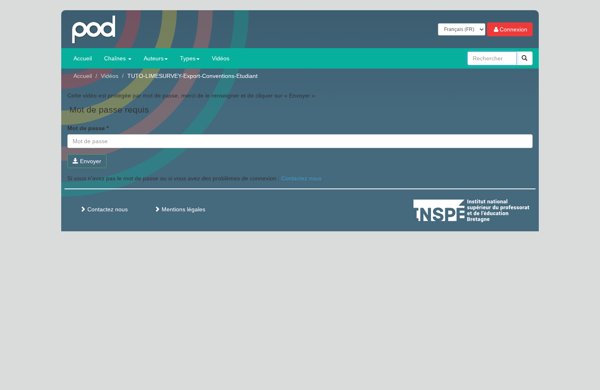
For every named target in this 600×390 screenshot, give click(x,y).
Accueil (82, 58)
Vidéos (220, 58)
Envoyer (89, 161)
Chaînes (115, 58)
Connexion (513, 29)
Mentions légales (182, 209)
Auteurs (154, 58)
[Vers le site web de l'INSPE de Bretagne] (487, 209)
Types (188, 58)
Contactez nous (301, 178)
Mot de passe (88, 128)
